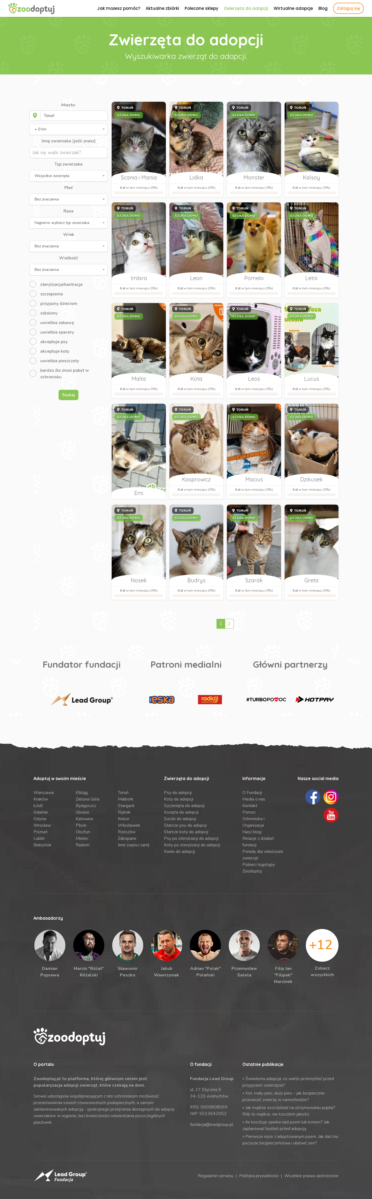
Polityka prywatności (259, 1176)
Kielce (123, 819)
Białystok (42, 845)
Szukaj (68, 395)
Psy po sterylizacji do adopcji (191, 838)
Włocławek (129, 825)
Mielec (82, 838)
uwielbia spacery (57, 332)
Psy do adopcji (178, 793)
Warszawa (43, 793)
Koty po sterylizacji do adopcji (192, 845)
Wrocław (42, 825)
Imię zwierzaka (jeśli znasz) (69, 141)
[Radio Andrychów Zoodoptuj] (210, 699)
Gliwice (82, 812)
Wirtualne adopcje (293, 8)
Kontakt (249, 806)
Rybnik (124, 812)
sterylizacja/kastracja (61, 284)
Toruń (123, 793)
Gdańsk (40, 812)
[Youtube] (331, 815)
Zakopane (127, 838)
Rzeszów (126, 832)
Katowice (84, 819)
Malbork (125, 799)
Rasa (68, 211)
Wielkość (68, 258)
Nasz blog (251, 832)
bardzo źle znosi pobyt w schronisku (64, 373)
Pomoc (249, 812)
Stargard (126, 806)
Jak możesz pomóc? (118, 8)
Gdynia (39, 819)
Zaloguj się (348, 8)
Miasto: (68, 105)
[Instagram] (331, 797)
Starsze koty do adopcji (186, 832)
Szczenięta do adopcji (184, 806)
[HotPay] (314, 699)
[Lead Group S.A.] (81, 699)
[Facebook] (312, 797)
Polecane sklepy (201, 8)
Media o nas (253, 799)
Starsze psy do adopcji (185, 825)
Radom (82, 845)
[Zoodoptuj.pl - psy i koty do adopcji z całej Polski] (31, 8)
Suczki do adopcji (180, 819)
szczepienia (51, 294)
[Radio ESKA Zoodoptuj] (162, 699)
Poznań (40, 832)
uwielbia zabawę (57, 323)
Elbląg (82, 793)
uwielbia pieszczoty (59, 361)
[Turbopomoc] (266, 699)
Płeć (68, 188)
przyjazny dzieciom (58, 304)
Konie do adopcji (179, 852)
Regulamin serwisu (215, 1176)
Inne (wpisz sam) (134, 845)
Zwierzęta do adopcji (246, 8)
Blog (323, 8)
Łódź (38, 806)
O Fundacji (252, 793)
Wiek (68, 235)
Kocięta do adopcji (181, 812)
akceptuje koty (54, 351)
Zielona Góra (87, 799)
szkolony (48, 313)
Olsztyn (83, 832)
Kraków (40, 799)
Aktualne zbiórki (162, 8)
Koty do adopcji (178, 799)
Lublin (39, 838)
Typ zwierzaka (68, 164)
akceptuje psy (54, 342)
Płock (81, 825)
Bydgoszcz (86, 806)
